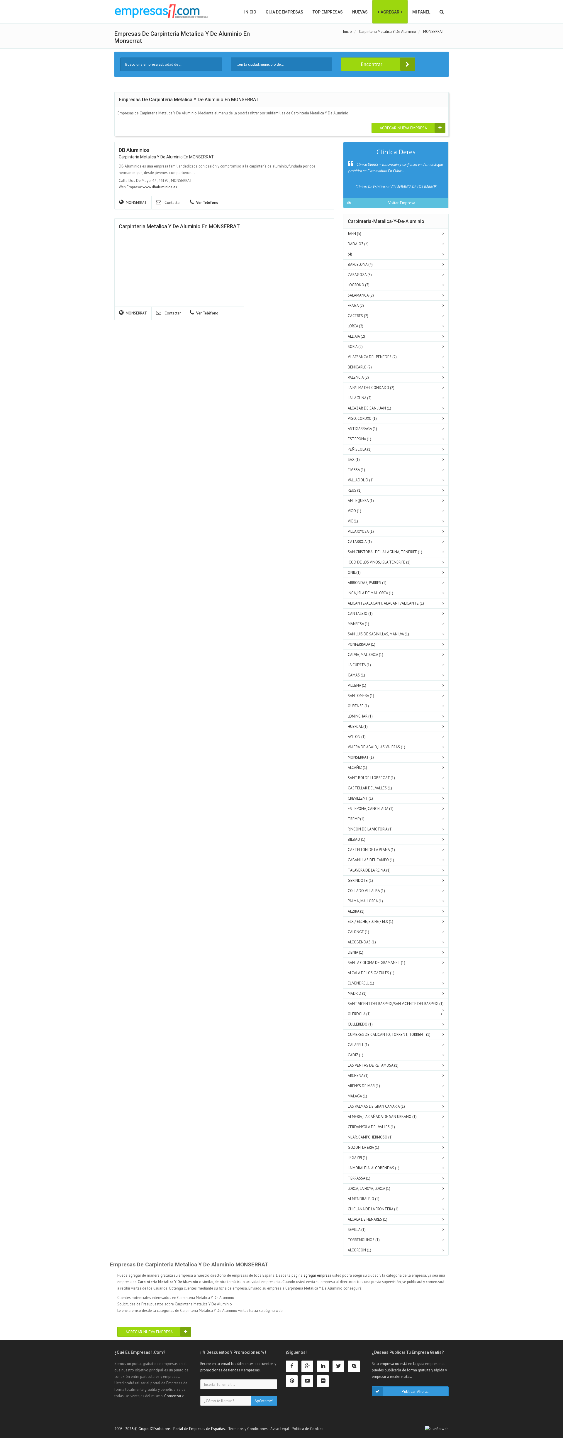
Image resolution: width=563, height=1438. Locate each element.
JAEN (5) (354, 233)
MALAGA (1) (357, 1096)
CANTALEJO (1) (360, 613)
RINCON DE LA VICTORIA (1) (370, 829)
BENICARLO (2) (360, 367)
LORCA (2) (355, 326)
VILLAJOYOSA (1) (361, 531)
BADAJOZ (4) (358, 243)
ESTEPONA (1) (359, 439)
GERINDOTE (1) (360, 880)
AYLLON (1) (357, 736)
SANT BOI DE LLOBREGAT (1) (371, 777)
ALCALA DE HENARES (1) (367, 1219)
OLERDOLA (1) (359, 1013)
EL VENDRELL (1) (361, 983)
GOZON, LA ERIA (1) (363, 1147)
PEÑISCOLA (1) (360, 449)
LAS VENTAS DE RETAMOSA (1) (373, 1065)
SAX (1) (354, 459)
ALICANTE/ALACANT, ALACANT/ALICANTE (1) (386, 603)
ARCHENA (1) (358, 1075)
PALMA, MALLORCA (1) (365, 901)
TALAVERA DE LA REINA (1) (369, 870)
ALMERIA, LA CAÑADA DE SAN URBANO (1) (382, 1116)
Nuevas (360, 12)
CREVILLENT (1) (360, 798)
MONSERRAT (201, 157)
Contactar (172, 202)
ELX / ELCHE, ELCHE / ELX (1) (370, 921)
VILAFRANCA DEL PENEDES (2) (372, 356)
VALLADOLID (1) (361, 480)
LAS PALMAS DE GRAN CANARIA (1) (376, 1106)
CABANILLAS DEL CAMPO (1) (371, 859)
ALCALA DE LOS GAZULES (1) (371, 972)
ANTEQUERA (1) (361, 500)
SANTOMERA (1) (361, 695)
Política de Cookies (307, 1428)
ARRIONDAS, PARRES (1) (367, 582)
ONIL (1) (354, 572)
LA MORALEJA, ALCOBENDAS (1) (373, 1167)
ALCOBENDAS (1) (362, 942)
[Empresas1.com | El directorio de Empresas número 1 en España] (161, 11)
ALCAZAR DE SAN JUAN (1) (369, 408)
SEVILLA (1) (357, 1229)
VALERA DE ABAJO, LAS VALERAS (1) (376, 747)
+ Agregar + (390, 12)
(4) (350, 254)
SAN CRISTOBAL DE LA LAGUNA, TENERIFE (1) (385, 551)
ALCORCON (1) (359, 1250)
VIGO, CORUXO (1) (362, 418)
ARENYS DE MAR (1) (364, 1085)
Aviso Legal (279, 1428)
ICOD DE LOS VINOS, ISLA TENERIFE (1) (379, 562)
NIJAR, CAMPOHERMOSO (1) (370, 1137)
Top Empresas (328, 12)
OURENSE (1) (358, 705)
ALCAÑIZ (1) (357, 767)
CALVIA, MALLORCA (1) (365, 654)
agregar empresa (317, 1275)
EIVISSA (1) (356, 469)
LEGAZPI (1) (357, 1157)
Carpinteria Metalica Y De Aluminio (151, 157)
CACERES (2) (358, 315)
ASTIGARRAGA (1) (362, 428)
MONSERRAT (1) (361, 757)
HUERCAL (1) (358, 726)
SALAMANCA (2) (361, 295)
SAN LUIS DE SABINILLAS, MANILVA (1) (378, 634)
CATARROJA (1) (360, 541)
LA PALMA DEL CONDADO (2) (371, 387)
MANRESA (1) (358, 623)
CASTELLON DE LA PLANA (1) (371, 849)
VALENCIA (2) (358, 377)
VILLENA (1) (357, 685)
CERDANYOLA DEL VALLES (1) (371, 1126)
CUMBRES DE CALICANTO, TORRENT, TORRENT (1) (389, 1034)
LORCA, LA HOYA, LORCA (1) (369, 1188)
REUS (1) (355, 490)
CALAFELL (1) (358, 1044)
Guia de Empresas (284, 12)
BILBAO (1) (356, 839)
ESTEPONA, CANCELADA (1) (371, 808)
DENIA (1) (355, 952)
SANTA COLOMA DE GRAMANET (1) (376, 962)
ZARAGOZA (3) (360, 274)
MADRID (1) (357, 993)
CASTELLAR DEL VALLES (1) (370, 788)
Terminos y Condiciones (248, 1428)
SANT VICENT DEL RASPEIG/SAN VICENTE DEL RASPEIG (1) (396, 1003)
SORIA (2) (355, 346)
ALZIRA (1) (356, 911)
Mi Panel (421, 12)
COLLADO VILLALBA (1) (366, 890)
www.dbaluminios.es (160, 187)
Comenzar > (174, 1395)
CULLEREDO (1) (360, 1024)
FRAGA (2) (356, 305)
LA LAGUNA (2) (360, 397)
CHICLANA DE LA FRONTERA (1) (373, 1209)
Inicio (250, 12)
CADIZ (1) (355, 1055)
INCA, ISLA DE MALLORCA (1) (370, 593)
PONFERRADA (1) (361, 644)
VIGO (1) (354, 510)
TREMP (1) (356, 818)
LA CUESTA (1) (359, 664)
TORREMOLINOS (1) (364, 1239)
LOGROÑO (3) (358, 284)
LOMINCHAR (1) (360, 716)
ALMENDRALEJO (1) (363, 1198)
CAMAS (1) (356, 675)
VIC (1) (353, 521)
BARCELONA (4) (360, 264)
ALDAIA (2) (356, 336)
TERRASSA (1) (359, 1178)
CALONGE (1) (358, 931)
